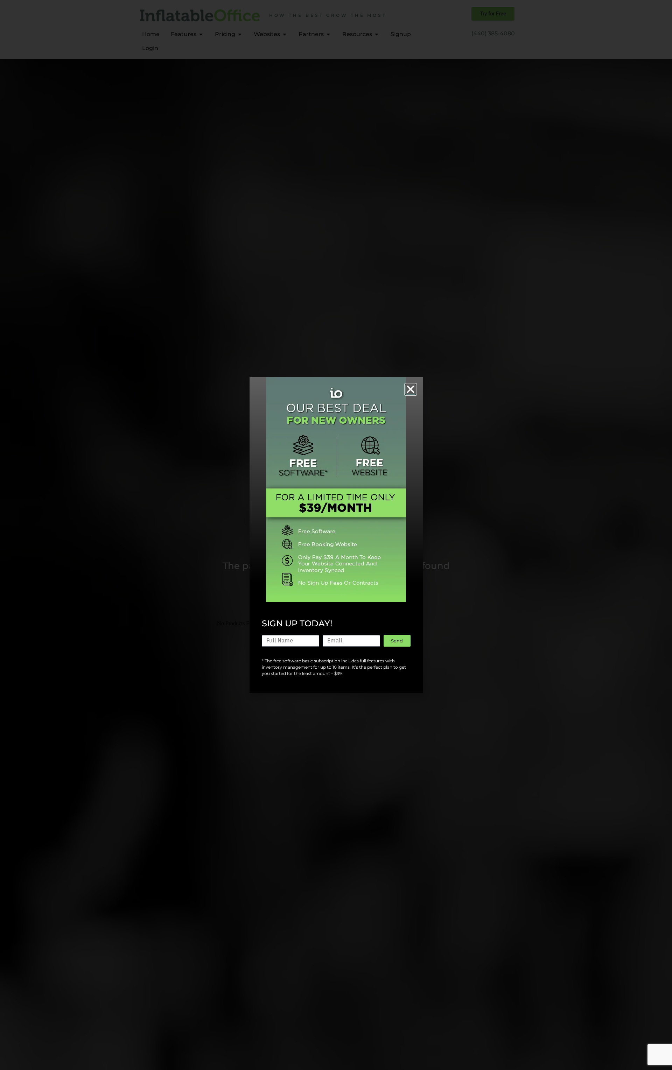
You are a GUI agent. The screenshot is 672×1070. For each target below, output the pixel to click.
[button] (410, 389)
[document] (336, 535)
